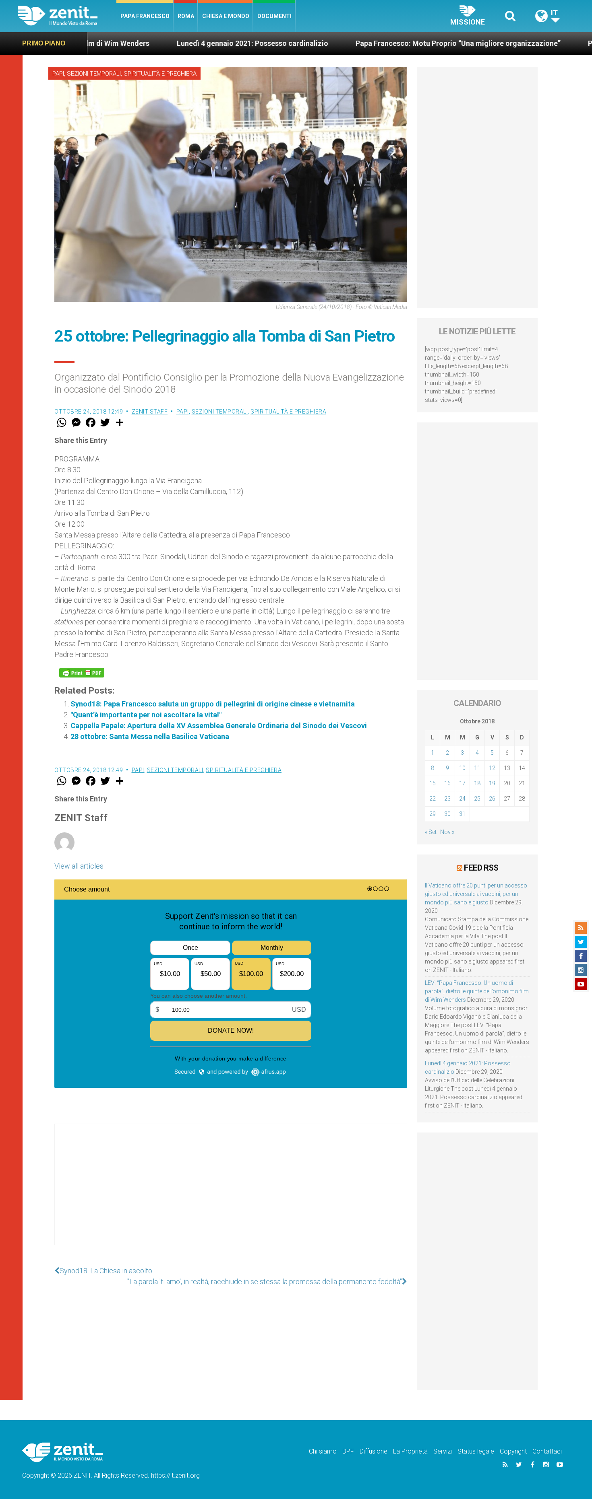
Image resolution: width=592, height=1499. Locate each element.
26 (492, 798)
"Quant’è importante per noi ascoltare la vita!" (145, 714)
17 (462, 783)
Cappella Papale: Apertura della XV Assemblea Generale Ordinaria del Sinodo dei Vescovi (218, 725)
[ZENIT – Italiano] (67, 16)
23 (447, 798)
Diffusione (373, 1451)
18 (477, 783)
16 (447, 783)
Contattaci (547, 1451)
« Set (431, 832)
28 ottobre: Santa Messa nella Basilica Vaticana (149, 736)
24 (462, 798)
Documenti (274, 16)
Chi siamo (323, 1451)
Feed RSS (481, 868)
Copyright (513, 1451)
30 (447, 814)
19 (492, 783)
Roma (186, 16)
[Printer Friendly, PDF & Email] (81, 672)
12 (492, 768)
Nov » (447, 832)
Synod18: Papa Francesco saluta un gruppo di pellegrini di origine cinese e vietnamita (212, 704)
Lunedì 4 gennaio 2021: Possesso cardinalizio (182, 43)
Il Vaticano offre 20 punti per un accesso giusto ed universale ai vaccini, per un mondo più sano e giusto (476, 894)
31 (462, 814)
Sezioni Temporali (94, 73)
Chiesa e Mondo (225, 16)
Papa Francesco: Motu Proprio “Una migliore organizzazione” (388, 43)
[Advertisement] (231, 1192)
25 (477, 798)
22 (432, 798)
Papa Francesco (145, 16)
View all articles (78, 866)
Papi (58, 73)
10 (462, 768)
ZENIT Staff (150, 411)
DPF (348, 1451)
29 (432, 814)
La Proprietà (410, 1451)
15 (432, 783)
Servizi (442, 1451)
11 (477, 768)
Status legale (475, 1451)
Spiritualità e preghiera (160, 73)
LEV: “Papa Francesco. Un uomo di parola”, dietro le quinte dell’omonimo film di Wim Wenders (477, 991)
